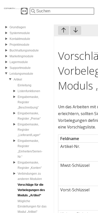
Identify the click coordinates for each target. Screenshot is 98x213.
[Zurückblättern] (63, 30)
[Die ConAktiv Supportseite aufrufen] (24, 13)
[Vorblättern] (75, 30)
